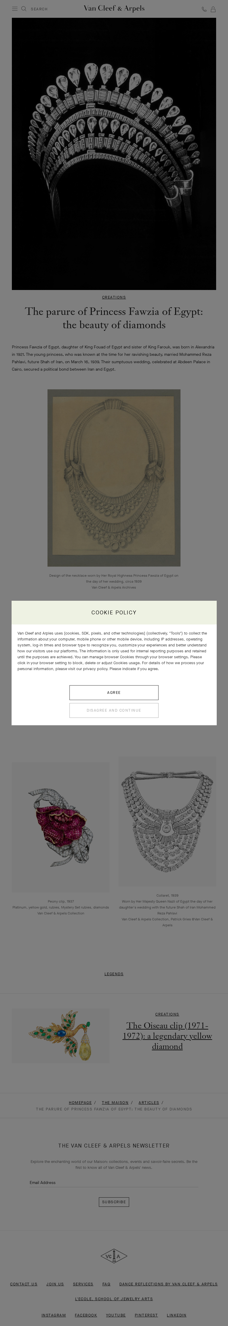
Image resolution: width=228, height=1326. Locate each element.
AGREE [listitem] (114, 692)
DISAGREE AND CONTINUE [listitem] (114, 710)
